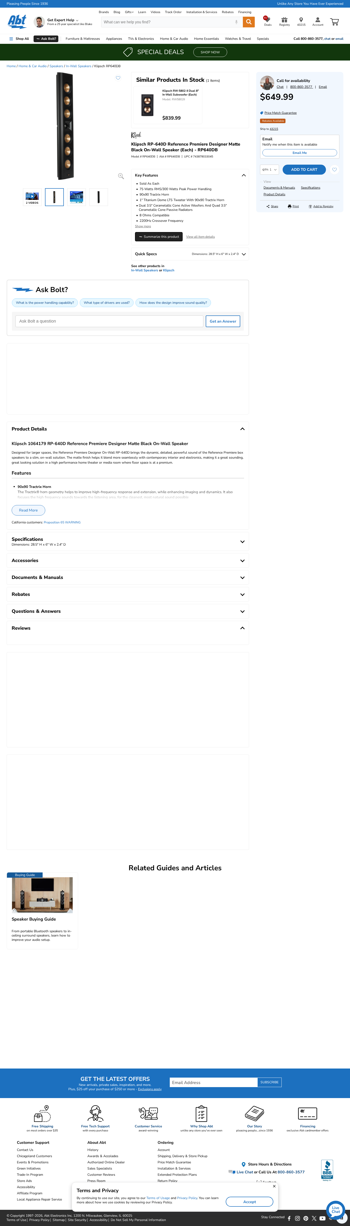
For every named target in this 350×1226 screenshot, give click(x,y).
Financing (244, 12)
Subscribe (269, 1082)
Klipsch (168, 270)
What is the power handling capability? (45, 302)
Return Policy (167, 1181)
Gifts (128, 12)
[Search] (249, 22)
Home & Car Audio (33, 66)
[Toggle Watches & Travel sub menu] (253, 39)
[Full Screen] (121, 176)
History (92, 1150)
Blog (117, 12)
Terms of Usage (158, 1198)
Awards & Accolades (102, 1156)
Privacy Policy (187, 1198)
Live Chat (244, 1172)
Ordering (166, 1142)
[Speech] (236, 22)
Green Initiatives (29, 1168)
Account (164, 1150)
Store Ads (24, 1181)
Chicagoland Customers (34, 1156)
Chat (280, 87)
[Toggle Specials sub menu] (271, 39)
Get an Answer (223, 321)
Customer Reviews (101, 1174)
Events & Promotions (33, 1162)
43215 (274, 129)
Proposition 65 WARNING (62, 522)
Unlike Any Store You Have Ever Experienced (310, 4)
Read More (28, 510)
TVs (141, 38)
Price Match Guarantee (174, 1162)
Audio (174, 38)
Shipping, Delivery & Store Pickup (182, 1156)
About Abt (96, 1142)
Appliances (114, 38)
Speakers (56, 66)
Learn (142, 12)
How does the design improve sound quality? (173, 302)
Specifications (310, 188)
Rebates (228, 12)
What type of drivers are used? (107, 302)
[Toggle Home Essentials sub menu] (221, 39)
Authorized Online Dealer (106, 1162)
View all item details (200, 237)
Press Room (96, 1181)
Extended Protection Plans (177, 1174)
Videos (155, 12)
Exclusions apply (150, 1089)
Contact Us (25, 1150)
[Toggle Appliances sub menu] (124, 39)
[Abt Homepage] (17, 22)
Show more (143, 226)
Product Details (274, 194)
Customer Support (33, 1142)
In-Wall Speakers (78, 66)
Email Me (300, 153)
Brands (104, 12)
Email (323, 87)
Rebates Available (273, 121)
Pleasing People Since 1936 (27, 4)
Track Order (173, 12)
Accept (249, 1202)
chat (327, 39)
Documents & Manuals (279, 188)
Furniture (83, 38)
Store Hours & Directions (269, 1164)
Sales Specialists (99, 1168)
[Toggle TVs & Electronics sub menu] (156, 39)
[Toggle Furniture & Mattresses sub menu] (102, 39)
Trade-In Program (30, 1174)
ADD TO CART (304, 169)
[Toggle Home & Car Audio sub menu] (190, 39)
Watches (238, 38)
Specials (263, 38)
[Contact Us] (267, 89)
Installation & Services (201, 12)
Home (206, 38)
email (339, 39)
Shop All (22, 38)
